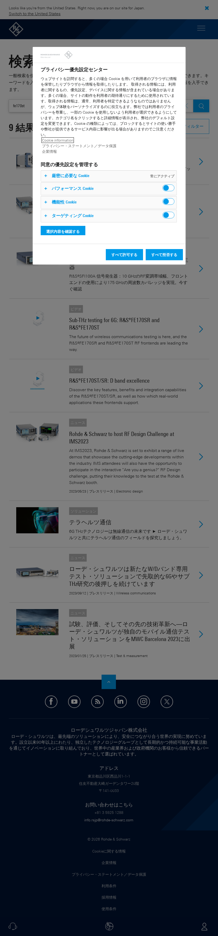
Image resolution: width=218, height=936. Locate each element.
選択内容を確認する (63, 231)
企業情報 (49, 151)
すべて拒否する (164, 254)
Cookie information (57, 140)
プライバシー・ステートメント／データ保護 (79, 145)
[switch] (168, 188)
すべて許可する (124, 254)
